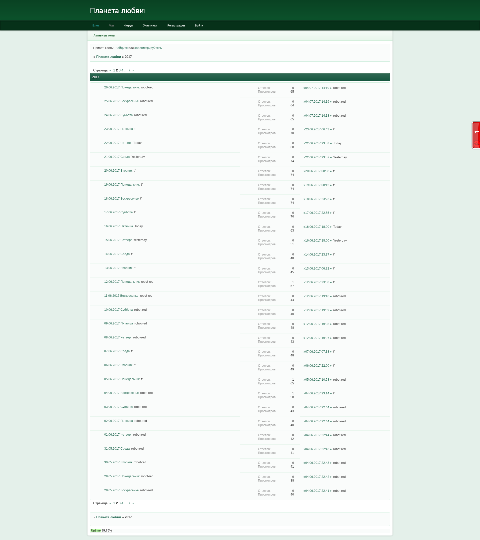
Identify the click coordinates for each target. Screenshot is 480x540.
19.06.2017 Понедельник (122, 184)
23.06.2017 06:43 (317, 129)
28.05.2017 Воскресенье (121, 490)
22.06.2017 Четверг (118, 142)
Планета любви (108, 57)
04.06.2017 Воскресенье (121, 392)
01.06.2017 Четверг (118, 434)
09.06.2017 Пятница (118, 323)
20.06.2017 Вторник (118, 170)
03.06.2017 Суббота (118, 406)
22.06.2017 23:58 (317, 143)
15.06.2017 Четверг (118, 240)
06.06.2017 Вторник (118, 365)
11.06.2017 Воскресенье (121, 295)
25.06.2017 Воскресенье (121, 101)
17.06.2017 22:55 (317, 212)
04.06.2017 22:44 (317, 407)
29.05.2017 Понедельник (122, 476)
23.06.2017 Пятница (118, 128)
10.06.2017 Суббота (118, 309)
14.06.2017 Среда (117, 254)
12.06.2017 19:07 (317, 337)
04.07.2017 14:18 (317, 115)
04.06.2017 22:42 (317, 476)
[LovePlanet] (117, 19)
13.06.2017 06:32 (317, 268)
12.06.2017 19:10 (317, 296)
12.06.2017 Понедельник (122, 281)
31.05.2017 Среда (117, 448)
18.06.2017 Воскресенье (121, 198)
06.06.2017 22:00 (317, 365)
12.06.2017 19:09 (317, 310)
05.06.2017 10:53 (317, 379)
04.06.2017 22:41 (317, 490)
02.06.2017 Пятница (118, 420)
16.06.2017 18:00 (317, 226)
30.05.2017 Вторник (118, 462)
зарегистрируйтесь (148, 47)
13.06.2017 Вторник (118, 268)
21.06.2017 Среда (117, 156)
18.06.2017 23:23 (317, 199)
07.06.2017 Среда (117, 351)
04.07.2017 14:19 (317, 87)
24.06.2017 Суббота (118, 115)
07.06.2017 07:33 (317, 351)
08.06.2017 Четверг (118, 337)
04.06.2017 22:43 (317, 449)
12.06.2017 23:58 (317, 282)
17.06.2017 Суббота (118, 212)
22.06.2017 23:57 (317, 157)
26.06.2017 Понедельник (122, 87)
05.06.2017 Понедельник (122, 379)
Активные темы (104, 35)
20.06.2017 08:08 (317, 171)
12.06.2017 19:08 (317, 323)
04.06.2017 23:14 (317, 393)
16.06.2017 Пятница (118, 226)
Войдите (122, 47)
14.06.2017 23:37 (317, 254)
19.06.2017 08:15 (317, 185)
